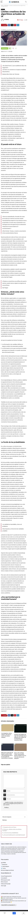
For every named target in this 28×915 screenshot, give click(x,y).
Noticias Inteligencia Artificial (7, 870)
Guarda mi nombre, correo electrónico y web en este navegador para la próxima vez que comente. (13, 803)
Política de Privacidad (5, 883)
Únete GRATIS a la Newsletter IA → (9, 905)
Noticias (6, 5)
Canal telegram (5, 866)
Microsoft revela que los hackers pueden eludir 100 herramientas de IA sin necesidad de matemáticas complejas (7, 755)
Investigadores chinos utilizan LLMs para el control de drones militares (6, 735)
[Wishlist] (5, 913)
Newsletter (4, 864)
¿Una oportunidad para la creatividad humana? (14, 835)
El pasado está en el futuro (9, 827)
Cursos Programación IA (6, 876)
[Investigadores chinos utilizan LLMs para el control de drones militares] (7, 725)
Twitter (4, 868)
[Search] (26, 2)
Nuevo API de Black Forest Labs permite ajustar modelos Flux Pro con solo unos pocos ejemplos (20, 755)
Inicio (2, 5)
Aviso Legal (3, 885)
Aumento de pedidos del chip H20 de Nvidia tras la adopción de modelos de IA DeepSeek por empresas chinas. (20, 737)
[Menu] (1, 2)
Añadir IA (14, 913)
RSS (2, 879)
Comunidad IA (4, 878)
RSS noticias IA (4, 881)
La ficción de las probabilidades (10, 832)
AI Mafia (6, 19)
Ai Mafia (4, 862)
